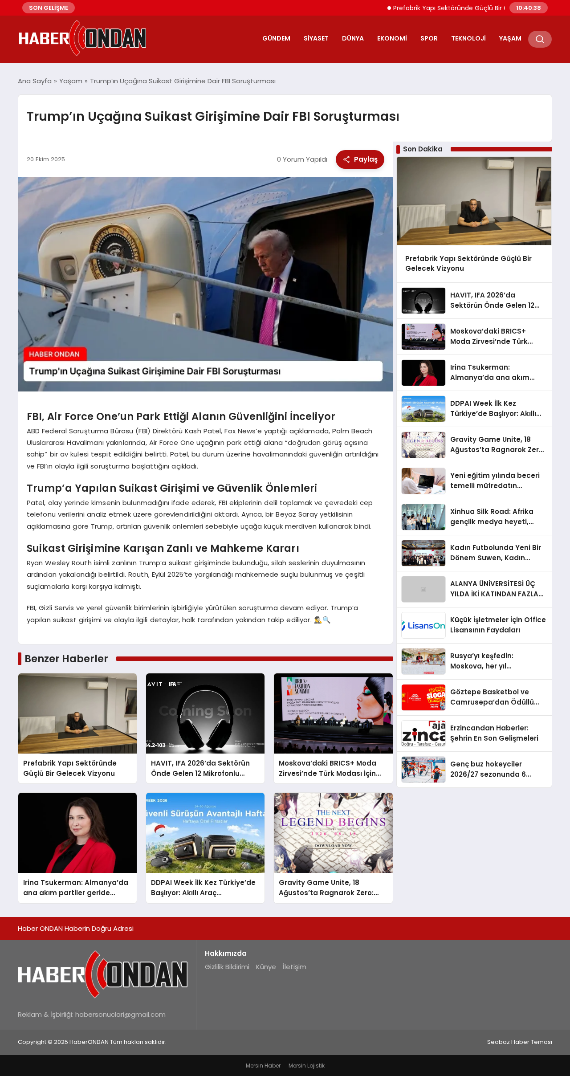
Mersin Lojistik (307, 1065)
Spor (429, 38)
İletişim (294, 966)
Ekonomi (392, 38)
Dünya (353, 38)
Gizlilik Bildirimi (227, 966)
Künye (266, 966)
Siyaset (316, 38)
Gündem (276, 38)
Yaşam (510, 38)
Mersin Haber (263, 1065)
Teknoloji (468, 38)
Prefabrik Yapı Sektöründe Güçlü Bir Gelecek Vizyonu (448, 8)
